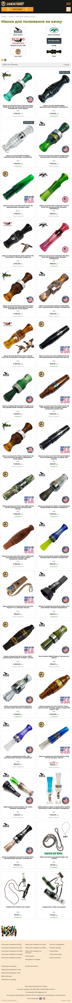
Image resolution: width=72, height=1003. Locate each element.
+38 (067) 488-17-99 (36, 989)
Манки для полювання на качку (11, 957)
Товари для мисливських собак (11, 969)
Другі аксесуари (6, 976)
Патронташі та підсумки (9, 966)
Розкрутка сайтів (66, 1000)
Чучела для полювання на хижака (12, 954)
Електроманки (29, 956)
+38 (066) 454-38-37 (49, 989)
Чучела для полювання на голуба (11, 951)
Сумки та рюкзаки (55, 957)
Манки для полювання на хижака (35, 948)
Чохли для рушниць (55, 954)
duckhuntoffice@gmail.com (38, 992)
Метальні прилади (55, 948)
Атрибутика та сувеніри (8, 979)
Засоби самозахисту (31, 966)
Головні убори (53, 951)
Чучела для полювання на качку (11, 944)
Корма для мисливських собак (10, 973)
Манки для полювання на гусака (35, 944)
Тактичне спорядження (56, 944)
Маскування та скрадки (32, 959)
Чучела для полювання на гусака (11, 948)
